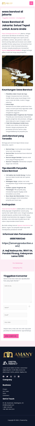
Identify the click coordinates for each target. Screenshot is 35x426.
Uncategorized (20, 18)
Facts (4, 393)
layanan (11, 50)
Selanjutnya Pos (17, 268)
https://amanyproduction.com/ (11, 33)
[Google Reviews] (11, 376)
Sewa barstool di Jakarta (9, 209)
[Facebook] (3, 376)
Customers (6, 395)
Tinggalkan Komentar (8, 18)
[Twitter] (7, 376)
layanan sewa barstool (24, 225)
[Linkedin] (18, 376)
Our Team (6, 391)
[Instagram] (15, 376)
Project (5, 389)
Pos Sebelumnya (17, 263)
